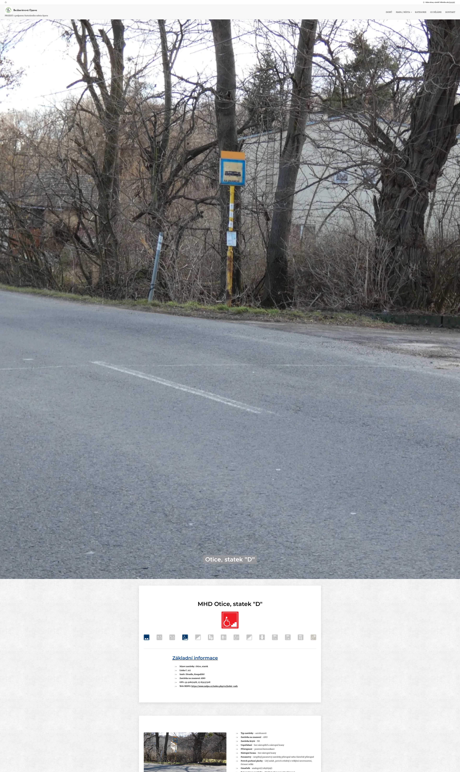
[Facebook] (5, 2)
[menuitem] (389, 12)
